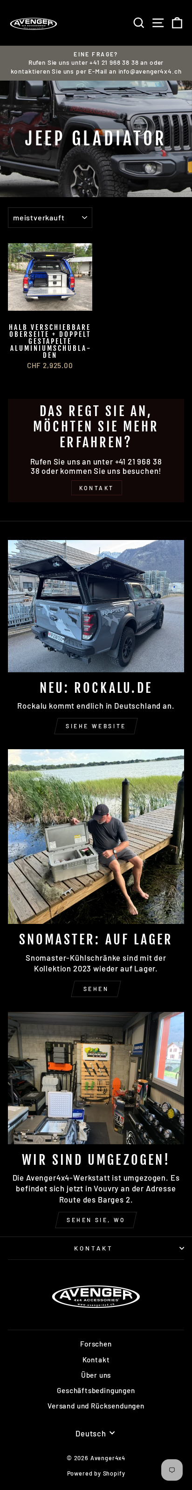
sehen (96, 988)
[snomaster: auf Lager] (96, 836)
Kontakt (93, 1248)
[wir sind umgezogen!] (96, 1078)
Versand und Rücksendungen (96, 1405)
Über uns (96, 1375)
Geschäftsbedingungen (96, 1390)
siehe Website (96, 726)
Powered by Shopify (96, 1473)
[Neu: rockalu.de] (96, 606)
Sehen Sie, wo (96, 1220)
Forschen (96, 1344)
